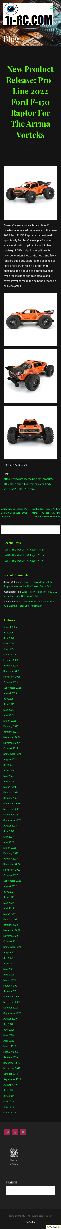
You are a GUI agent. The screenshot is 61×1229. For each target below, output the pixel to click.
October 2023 (10, 814)
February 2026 (10, 660)
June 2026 (8, 638)
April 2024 (8, 781)
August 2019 (10, 1085)
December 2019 (11, 1063)
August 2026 (10, 627)
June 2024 (8, 770)
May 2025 (8, 710)
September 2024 (12, 754)
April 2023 (8, 842)
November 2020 (11, 1002)
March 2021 (9, 980)
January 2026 (10, 665)
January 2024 (10, 798)
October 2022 (10, 875)
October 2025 (10, 682)
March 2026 (9, 654)
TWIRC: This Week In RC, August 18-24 (23, 549)
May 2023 (8, 836)
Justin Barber (32, 148)
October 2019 (10, 1074)
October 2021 (10, 941)
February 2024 (10, 792)
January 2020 (10, 1057)
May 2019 (8, 1101)
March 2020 (9, 1046)
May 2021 (8, 969)
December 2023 (11, 803)
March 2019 (9, 1112)
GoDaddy (30, 1222)
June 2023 (8, 831)
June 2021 (8, 963)
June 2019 (8, 1096)
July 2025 (8, 699)
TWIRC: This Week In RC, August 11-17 (23, 555)
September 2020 (12, 1013)
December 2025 (11, 671)
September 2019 (12, 1079)
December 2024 (11, 737)
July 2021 (8, 958)
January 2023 (10, 858)
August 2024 (10, 759)
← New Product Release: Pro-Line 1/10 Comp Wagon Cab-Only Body (14, 513)
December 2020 (11, 996)
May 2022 (8, 903)
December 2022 (11, 864)
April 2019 (8, 1107)
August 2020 (10, 1018)
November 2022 (11, 869)
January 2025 (10, 732)
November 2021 (11, 936)
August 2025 (10, 693)
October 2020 (10, 1007)
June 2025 (8, 704)
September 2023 (12, 820)
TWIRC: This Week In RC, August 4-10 (23, 560)
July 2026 (8, 632)
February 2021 (10, 985)
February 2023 (10, 853)
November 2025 (11, 676)
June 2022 (8, 897)
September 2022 (12, 881)
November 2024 (11, 743)
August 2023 (10, 825)
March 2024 (9, 787)
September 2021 (12, 947)
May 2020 (8, 1035)
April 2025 (8, 715)
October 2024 (10, 748)
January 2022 (10, 925)
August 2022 (10, 886)
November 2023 (11, 809)
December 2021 (11, 930)
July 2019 (8, 1090)
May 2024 (8, 776)
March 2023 (9, 847)
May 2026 (8, 643)
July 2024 (8, 765)
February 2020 (10, 1052)
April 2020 (8, 1041)
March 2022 (9, 914)
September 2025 (12, 687)
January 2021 (10, 991)
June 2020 (8, 1029)
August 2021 (10, 952)
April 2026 (8, 649)
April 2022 (8, 908)
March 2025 (9, 720)
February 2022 (10, 919)
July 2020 (8, 1024)
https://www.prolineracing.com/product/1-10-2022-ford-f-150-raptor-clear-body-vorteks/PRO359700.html (30, 484)
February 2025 (10, 726)
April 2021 (8, 974)
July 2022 (8, 892)
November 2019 (11, 1068)
